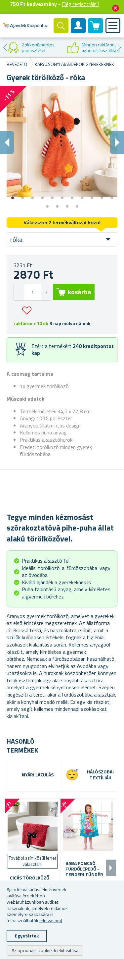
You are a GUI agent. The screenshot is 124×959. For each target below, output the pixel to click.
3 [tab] (32, 195)
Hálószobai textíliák (100, 775)
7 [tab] (72, 195)
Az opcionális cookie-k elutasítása (45, 950)
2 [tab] (22, 195)
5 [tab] (52, 195)
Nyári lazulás (38, 775)
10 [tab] (102, 195)
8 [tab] (82, 195)
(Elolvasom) (50, 920)
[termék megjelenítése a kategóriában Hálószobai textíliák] (72, 774)
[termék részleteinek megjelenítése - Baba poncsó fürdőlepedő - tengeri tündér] (88, 826)
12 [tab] (47, 204)
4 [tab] (42, 195)
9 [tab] (92, 195)
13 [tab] (57, 204)
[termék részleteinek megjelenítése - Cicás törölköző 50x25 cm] (32, 826)
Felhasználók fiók (78, 31)
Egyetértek (27, 935)
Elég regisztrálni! (80, 4)
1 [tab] (12, 195)
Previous (5, 47)
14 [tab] (67, 204)
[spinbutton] (32, 292)
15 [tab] (77, 204)
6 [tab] (62, 195)
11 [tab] (111, 195)
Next (119, 47)
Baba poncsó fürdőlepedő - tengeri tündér (84, 869)
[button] (46, 292)
